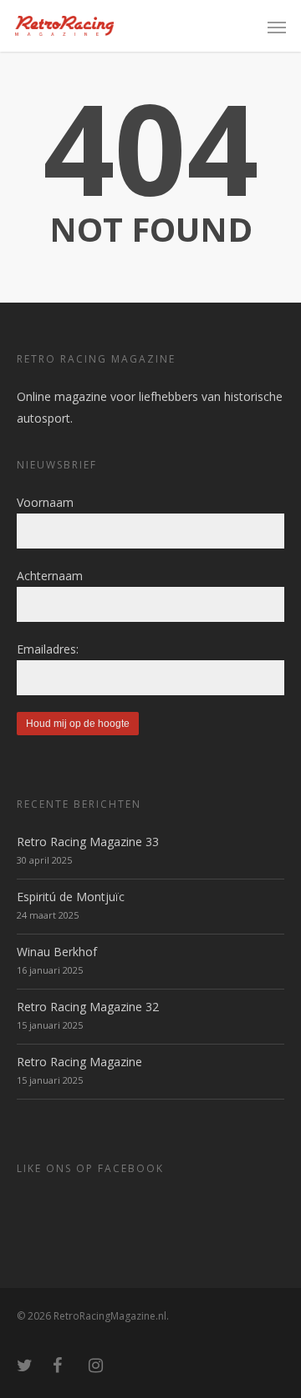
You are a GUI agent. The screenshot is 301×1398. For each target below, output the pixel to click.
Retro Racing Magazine (79, 1062)
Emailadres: (48, 649)
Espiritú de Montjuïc (71, 896)
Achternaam (50, 576)
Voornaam (45, 502)
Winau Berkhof (57, 952)
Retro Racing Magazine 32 (88, 1007)
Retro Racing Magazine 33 (88, 841)
